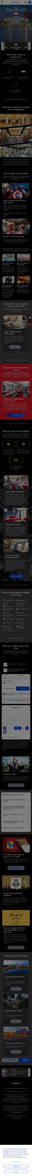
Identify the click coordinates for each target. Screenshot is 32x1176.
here (9, 1157)
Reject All (16, 1166)
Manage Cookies (16, 1162)
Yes (16, 1171)
